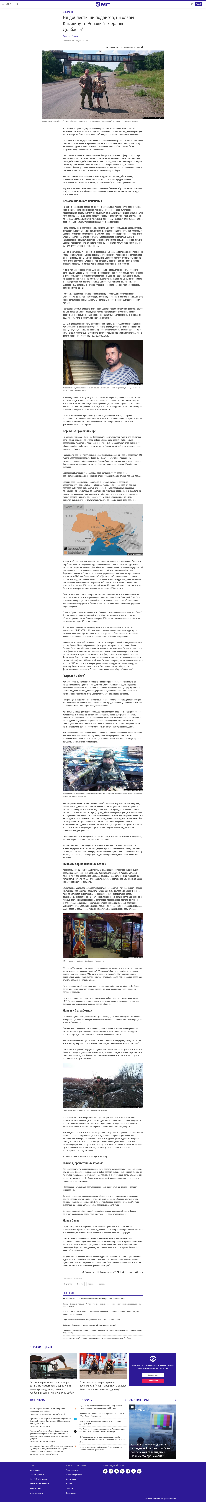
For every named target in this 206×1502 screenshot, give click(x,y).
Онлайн (69, 1484)
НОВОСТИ (86, 1400)
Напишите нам (35, 1488)
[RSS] (133, 1471)
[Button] (112, 47)
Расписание (71, 1493)
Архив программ (36, 1493)
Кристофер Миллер (70, 36)
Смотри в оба (139, 1400)
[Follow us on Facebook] (105, 1471)
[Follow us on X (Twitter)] (111, 1471)
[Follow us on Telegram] (128, 1471)
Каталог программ (37, 1475)
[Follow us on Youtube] (116, 1471)
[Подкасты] (139, 1471)
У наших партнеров (74, 1475)
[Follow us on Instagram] (122, 1471)
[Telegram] (191, 4)
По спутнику (71, 1479)
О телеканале (35, 1470)
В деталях (68, 12)
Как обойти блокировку (39, 1479)
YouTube (69, 1488)
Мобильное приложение (39, 1484)
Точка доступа (72, 1470)
